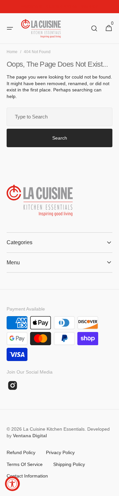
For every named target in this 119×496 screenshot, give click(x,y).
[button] (10, 28)
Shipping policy (69, 464)
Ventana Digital (30, 435)
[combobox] (59, 117)
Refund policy (21, 452)
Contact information (27, 476)
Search (59, 138)
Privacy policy (60, 452)
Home (12, 52)
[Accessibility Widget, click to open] (12, 483)
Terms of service (25, 464)
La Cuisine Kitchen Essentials (54, 429)
